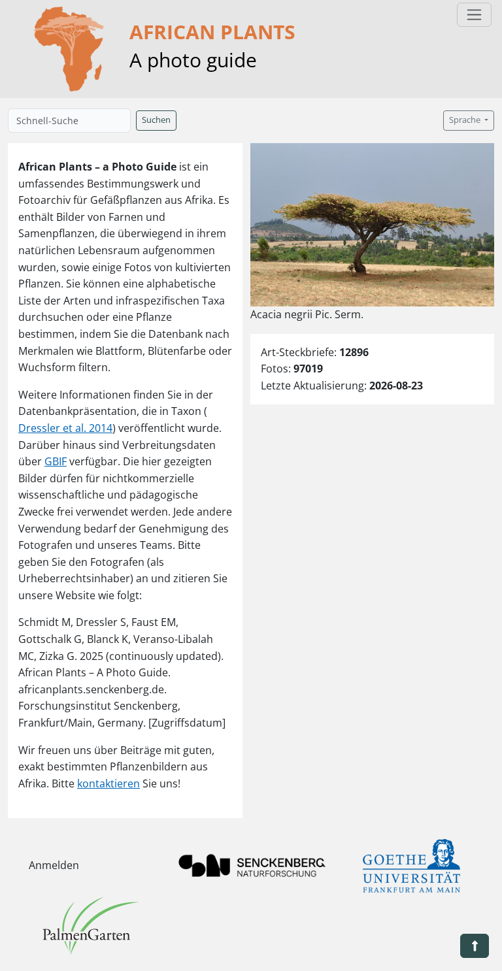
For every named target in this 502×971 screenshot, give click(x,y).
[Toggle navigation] (474, 15)
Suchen (156, 119)
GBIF (55, 461)
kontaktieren (108, 783)
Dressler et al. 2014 (65, 428)
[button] (474, 946)
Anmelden (54, 865)
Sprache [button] (465, 119)
